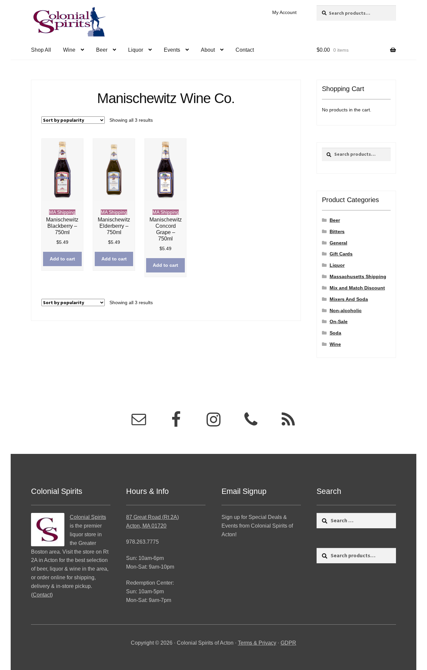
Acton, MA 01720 (146, 526)
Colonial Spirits (88, 517)
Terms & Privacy (257, 643)
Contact (245, 50)
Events (172, 50)
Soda (335, 333)
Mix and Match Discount (357, 287)
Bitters (337, 231)
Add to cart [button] (62, 258)
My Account (284, 12)
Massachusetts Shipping (358, 276)
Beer (101, 50)
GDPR (288, 643)
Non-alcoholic (346, 310)
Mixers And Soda (349, 299)
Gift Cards (341, 253)
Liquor (135, 50)
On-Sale (339, 321)
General (338, 242)
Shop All (41, 50)
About (208, 50)
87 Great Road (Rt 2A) (152, 517)
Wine (69, 50)
